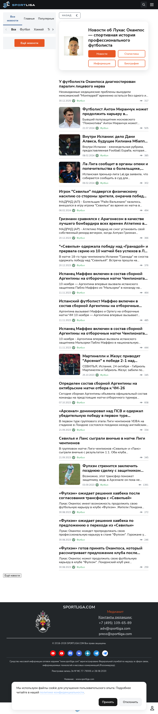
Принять (108, 702)
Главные (29, 18)
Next (53, 29)
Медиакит (115, 611)
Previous (6, 29)
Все (13, 29)
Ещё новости (29, 43)
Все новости (12, 18)
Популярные (46, 18)
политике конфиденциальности (62, 692)
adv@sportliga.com (115, 628)
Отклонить (130, 702)
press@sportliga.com (115, 634)
